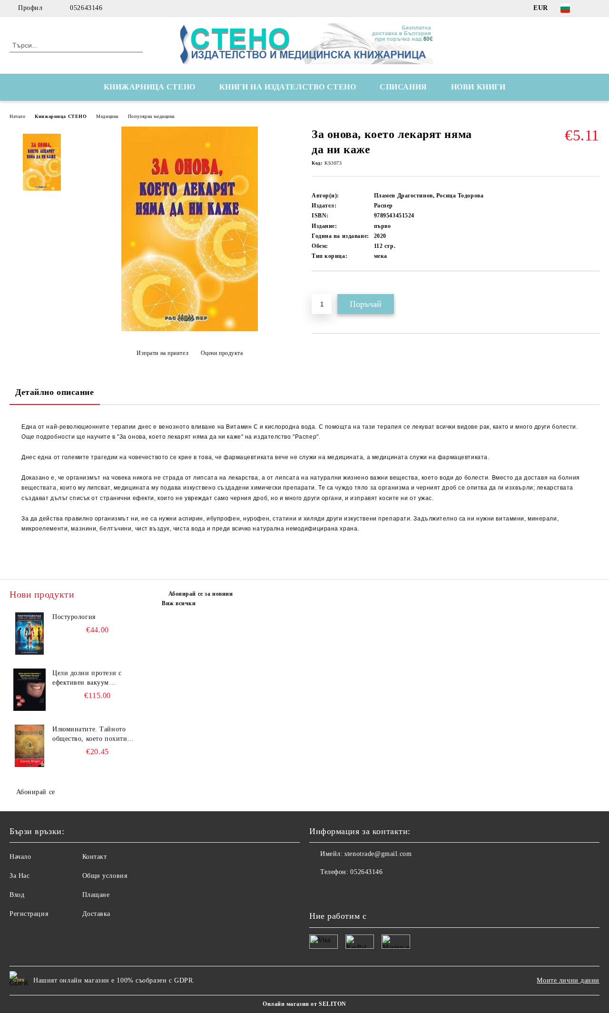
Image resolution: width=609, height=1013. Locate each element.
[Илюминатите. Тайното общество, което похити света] (29, 746)
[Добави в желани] (330, 287)
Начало (17, 116)
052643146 (86, 7)
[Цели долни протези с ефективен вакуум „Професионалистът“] (29, 690)
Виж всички (179, 603)
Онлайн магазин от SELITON (304, 1004)
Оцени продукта (222, 353)
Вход (17, 894)
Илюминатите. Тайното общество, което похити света (89, 735)
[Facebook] (594, 8)
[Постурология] (29, 633)
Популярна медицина (151, 116)
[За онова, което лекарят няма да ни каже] (189, 329)
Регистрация (29, 913)
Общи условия (105, 875)
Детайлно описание (54, 392)
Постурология (74, 616)
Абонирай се (35, 792)
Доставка (96, 913)
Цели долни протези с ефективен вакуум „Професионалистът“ (86, 678)
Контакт (94, 856)
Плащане (96, 894)
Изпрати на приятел (162, 353)
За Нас (19, 875)
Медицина (107, 116)
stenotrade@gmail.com (378, 853)
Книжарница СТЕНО (61, 116)
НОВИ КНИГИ (478, 87)
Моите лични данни (568, 980)
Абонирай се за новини (200, 593)
